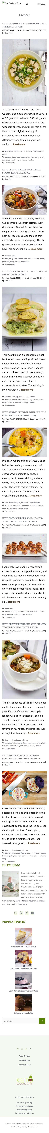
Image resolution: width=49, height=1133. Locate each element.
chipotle (25, 505)
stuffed (31, 402)
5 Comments (10, 163)
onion (36, 856)
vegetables (25, 261)
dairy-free (16, 157)
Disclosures (24, 1060)
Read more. (23, 904)
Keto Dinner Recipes (12, 151)
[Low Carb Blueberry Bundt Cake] (23, 959)
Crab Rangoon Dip (24, 1103)
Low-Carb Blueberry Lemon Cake (23, 991)
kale (39, 743)
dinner (14, 400)
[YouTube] (21, 913)
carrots (13, 505)
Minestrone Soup (24, 1110)
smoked (29, 614)
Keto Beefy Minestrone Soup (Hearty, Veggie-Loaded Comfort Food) (24, 626)
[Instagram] (15, 913)
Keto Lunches (26, 151)
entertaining (27, 400)
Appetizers (9, 609)
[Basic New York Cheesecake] (23, 936)
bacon (7, 611)
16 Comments (10, 749)
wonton (31, 160)
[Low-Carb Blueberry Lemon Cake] (23, 981)
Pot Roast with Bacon (24, 1113)
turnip (17, 261)
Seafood (24, 502)
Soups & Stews (10, 256)
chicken (8, 400)
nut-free (14, 160)
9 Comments (10, 405)
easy (20, 400)
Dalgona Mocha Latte (23, 1013)
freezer (23, 157)
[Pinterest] (32, 913)
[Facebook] (26, 913)
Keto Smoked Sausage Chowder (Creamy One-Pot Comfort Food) (21, 757)
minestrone (14, 746)
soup (25, 160)
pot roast (5, 261)
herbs (41, 400)
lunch (42, 157)
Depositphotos (32, 1126)
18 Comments (10, 511)
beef (6, 259)
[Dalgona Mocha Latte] (23, 1003)
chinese (8, 157)
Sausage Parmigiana (24, 1106)
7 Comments (10, 617)
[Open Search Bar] (27, 4)
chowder (33, 505)
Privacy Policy (24, 1065)
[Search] (42, 1021)
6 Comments (10, 264)
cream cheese (23, 611)
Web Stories (24, 1056)
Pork (34, 151)
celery (19, 505)
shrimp (20, 508)
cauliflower (21, 853)
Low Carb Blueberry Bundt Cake (23, 968)
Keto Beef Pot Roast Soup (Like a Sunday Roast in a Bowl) (21, 171)
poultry (25, 402)
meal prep (6, 160)
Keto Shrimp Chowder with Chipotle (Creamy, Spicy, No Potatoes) (24, 414)
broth (7, 505)
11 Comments (10, 862)
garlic (11, 856)
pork (20, 160)
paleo (42, 259)
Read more (19, 144)
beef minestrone (15, 743)
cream (42, 853)
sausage (22, 614)
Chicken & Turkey (11, 397)
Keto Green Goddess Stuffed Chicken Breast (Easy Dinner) (24, 273)
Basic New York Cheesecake (23, 946)
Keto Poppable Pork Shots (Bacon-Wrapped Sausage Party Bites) (22, 520)
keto (29, 157)
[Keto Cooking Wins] (12, 4)
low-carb (35, 157)
